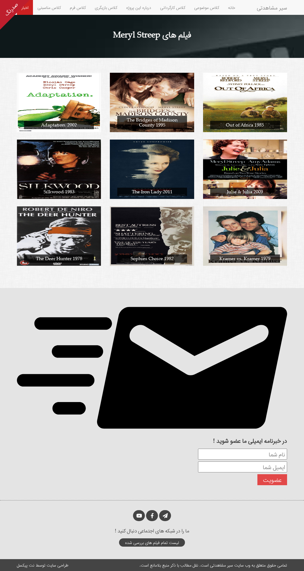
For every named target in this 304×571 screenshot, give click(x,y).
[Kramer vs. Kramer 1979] (245, 235)
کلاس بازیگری (106, 7)
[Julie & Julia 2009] (245, 169)
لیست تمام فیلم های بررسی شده (152, 542)
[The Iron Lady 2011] (152, 169)
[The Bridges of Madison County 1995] (152, 102)
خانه (231, 7)
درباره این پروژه (138, 7)
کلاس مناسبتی (49, 7)
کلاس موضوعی (206, 7)
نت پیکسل (25, 565)
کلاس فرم (78, 7)
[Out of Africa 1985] (245, 102)
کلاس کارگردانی (172, 7)
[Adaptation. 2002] (59, 102)
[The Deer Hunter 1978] (59, 235)
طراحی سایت (57, 565)
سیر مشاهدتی (272, 7)
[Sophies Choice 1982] (152, 235)
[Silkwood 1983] (59, 169)
